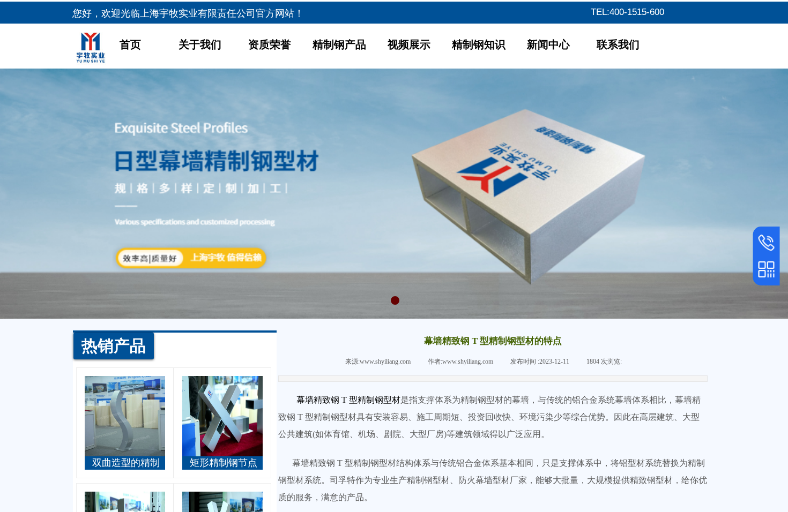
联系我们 (618, 44)
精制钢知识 (478, 44)
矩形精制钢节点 (223, 462)
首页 (130, 44)
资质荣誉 (269, 44)
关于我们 (200, 44)
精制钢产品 (339, 44)
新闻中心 (548, 44)
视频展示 (409, 44)
